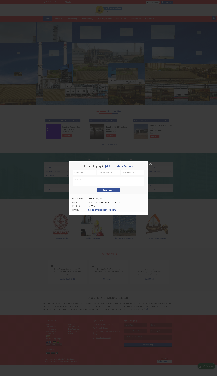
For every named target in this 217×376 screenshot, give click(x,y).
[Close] (150, 163)
